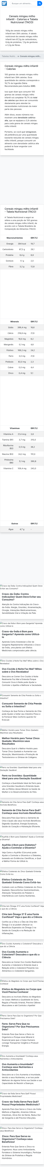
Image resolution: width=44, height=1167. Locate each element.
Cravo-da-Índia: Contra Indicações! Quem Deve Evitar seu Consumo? (21, 597)
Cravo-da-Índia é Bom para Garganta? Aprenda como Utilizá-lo (21, 634)
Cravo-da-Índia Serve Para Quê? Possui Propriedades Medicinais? (21, 1103)
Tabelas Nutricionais (11, 56)
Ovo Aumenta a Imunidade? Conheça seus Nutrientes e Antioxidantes (18, 1067)
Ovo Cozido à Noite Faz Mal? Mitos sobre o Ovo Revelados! (22, 670)
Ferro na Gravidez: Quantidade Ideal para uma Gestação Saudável (21, 777)
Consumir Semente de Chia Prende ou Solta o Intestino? (22, 705)
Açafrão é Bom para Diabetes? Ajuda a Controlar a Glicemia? (19, 846)
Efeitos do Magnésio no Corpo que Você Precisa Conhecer (21, 990)
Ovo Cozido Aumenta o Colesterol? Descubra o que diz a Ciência (20, 954)
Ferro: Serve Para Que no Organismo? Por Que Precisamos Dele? (20, 1026)
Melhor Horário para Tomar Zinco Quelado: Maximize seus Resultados (21, 741)
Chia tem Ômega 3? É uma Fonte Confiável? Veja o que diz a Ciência (22, 915)
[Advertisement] (22, 180)
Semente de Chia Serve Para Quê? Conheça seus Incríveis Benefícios (21, 811)
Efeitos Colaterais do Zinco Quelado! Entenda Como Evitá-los (21, 881)
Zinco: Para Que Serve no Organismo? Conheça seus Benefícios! (17, 1139)
